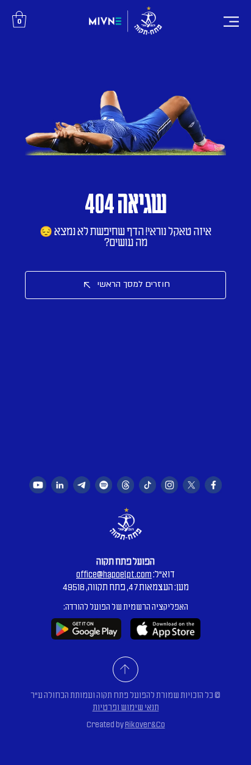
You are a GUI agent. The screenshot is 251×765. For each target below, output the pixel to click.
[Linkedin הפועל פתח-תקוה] (59, 484)
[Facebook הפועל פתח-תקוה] (213, 484)
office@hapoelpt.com (114, 574)
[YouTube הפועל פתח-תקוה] (37, 484)
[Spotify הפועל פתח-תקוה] (103, 484)
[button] (19, 19)
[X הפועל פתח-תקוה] (191, 484)
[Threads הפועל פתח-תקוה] (125, 484)
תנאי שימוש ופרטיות (126, 707)
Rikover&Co (145, 724)
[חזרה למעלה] (125, 669)
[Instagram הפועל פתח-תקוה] (169, 484)
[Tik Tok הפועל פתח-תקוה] (147, 484)
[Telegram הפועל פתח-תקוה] (81, 484)
